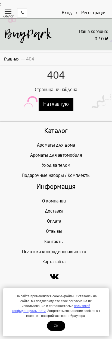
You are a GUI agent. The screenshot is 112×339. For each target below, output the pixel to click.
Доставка (54, 211)
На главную (56, 104)
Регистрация (94, 12)
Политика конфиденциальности (54, 251)
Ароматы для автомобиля (56, 155)
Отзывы (54, 231)
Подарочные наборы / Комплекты (56, 175)
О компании (54, 201)
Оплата (54, 221)
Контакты (54, 241)
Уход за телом (56, 165)
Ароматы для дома (56, 145)
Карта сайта (54, 261)
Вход (67, 12)
